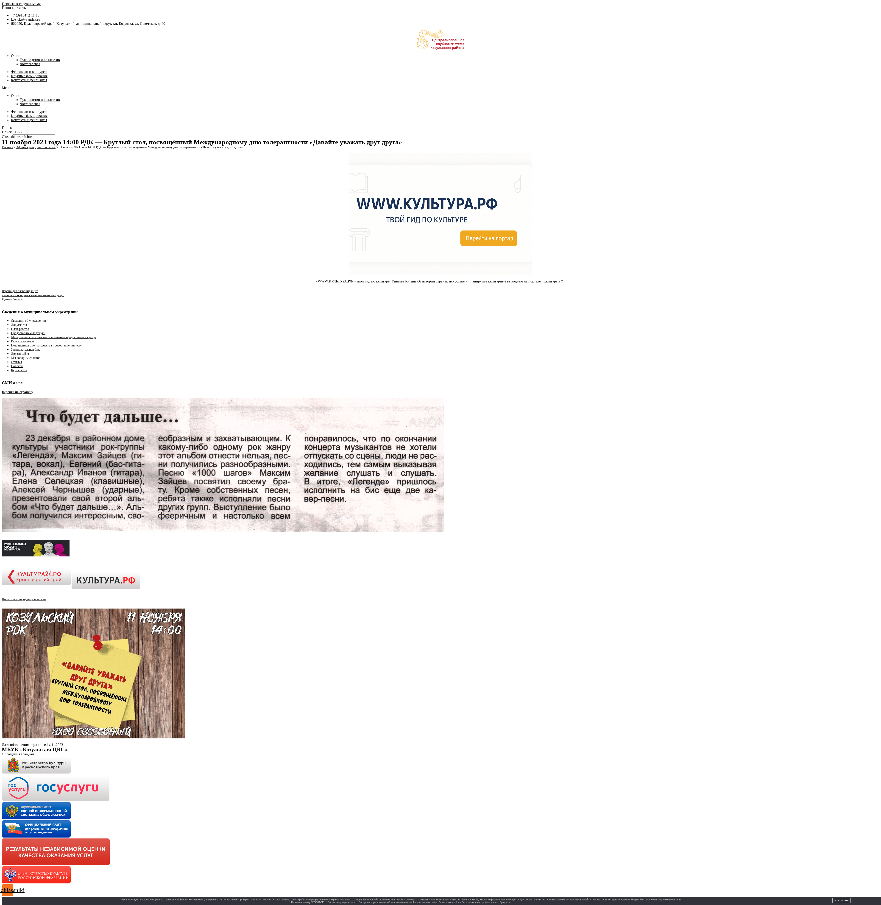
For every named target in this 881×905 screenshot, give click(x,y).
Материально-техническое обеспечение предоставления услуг (53, 337)
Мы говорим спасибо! (26, 358)
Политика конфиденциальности (24, 599)
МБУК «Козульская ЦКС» (34, 749)
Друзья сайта (20, 353)
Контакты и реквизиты (29, 80)
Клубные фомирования (29, 76)
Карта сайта (19, 370)
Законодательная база (25, 349)
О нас (15, 56)
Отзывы (16, 362)
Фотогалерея (30, 64)
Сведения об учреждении (28, 320)
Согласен (841, 900)
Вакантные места (22, 341)
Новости (17, 366)
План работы (20, 329)
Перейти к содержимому (21, 4)
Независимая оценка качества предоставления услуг (47, 345)
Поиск (7, 132)
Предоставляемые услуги (28, 333)
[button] (440, 88)
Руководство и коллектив (40, 60)
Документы (19, 325)
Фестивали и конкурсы (29, 72)
